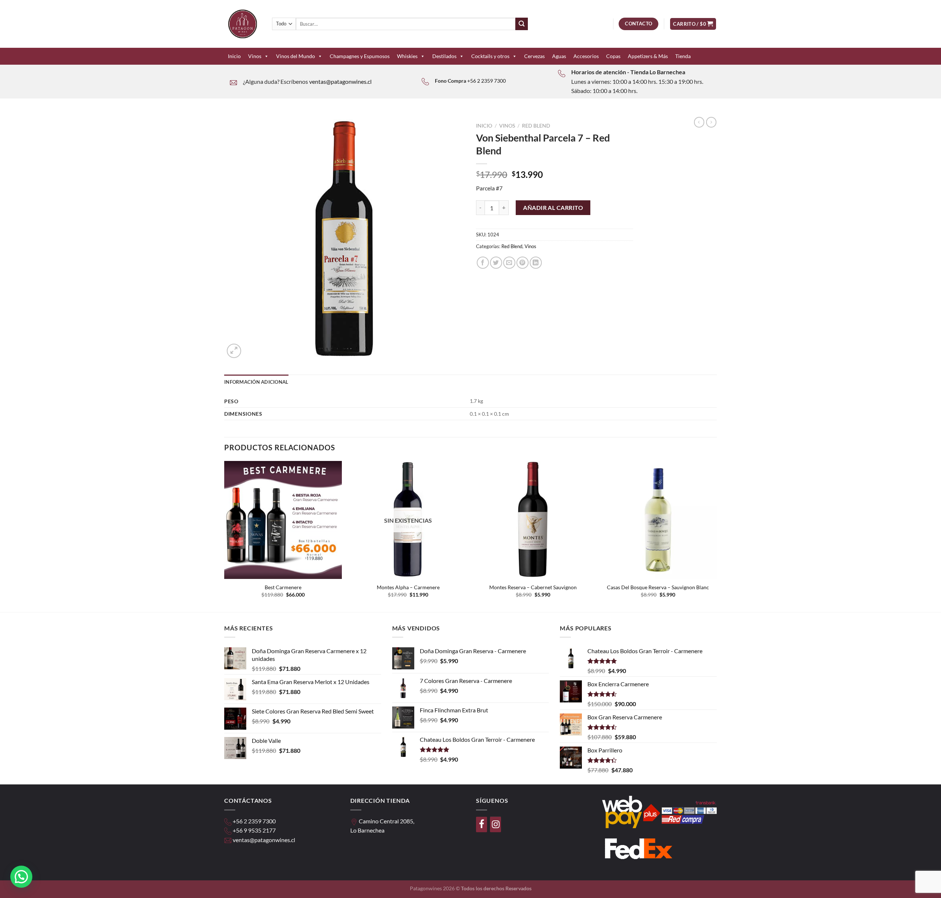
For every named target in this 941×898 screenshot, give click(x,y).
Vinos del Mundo (295, 56)
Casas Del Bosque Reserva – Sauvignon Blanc (658, 587)
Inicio (234, 56)
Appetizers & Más (648, 56)
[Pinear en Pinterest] (522, 263)
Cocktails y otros (490, 56)
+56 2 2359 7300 (486, 81)
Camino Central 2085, (386, 820)
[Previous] (224, 535)
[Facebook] (481, 824)
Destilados (444, 56)
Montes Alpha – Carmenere (408, 587)
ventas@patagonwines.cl (340, 81)
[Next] (716, 535)
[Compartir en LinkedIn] (536, 263)
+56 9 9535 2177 (254, 830)
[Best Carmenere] (283, 520)
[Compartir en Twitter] (496, 263)
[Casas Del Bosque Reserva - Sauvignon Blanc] (658, 520)
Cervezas (534, 56)
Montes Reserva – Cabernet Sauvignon (533, 587)
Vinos (254, 56)
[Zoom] (234, 351)
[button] (21, 877)
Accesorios (586, 56)
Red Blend (536, 126)
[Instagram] (495, 824)
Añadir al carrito (553, 207)
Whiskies (407, 56)
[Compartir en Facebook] (483, 263)
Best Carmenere (283, 587)
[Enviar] (521, 24)
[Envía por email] (509, 263)
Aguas (559, 56)
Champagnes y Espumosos (360, 56)
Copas (613, 56)
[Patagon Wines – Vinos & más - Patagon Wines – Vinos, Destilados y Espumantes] (242, 24)
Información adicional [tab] (256, 382)
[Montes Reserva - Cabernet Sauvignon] (533, 520)
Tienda (683, 56)
